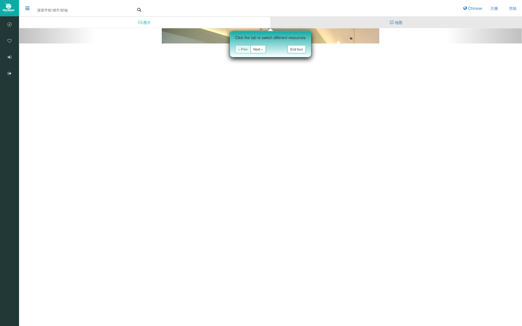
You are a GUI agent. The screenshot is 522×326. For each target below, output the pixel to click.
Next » (258, 49)
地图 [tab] (398, 22)
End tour (296, 49)
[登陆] (9, 57)
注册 (494, 8)
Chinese (474, 8)
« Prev (243, 49)
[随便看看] (9, 24)
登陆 (513, 8)
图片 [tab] (146, 22)
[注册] (9, 73)
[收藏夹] (9, 41)
